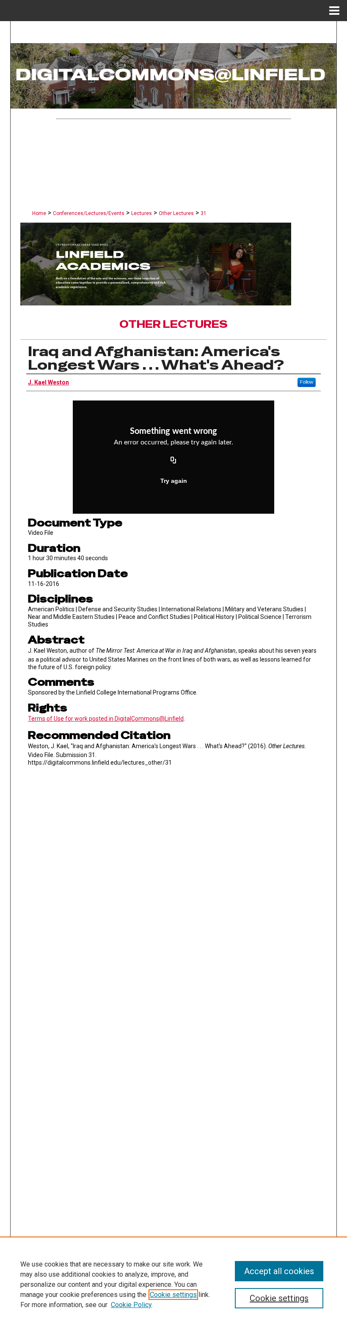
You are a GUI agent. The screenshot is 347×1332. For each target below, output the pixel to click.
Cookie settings (173, 1295)
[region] (173, 1284)
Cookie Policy (131, 1305)
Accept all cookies (279, 1271)
